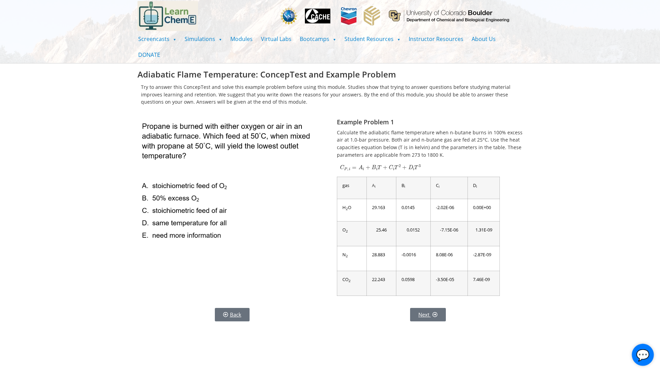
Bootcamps (318, 39)
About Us (484, 39)
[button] (157, 39)
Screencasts (157, 39)
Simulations (203, 39)
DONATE (149, 55)
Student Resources (372, 39)
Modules (241, 39)
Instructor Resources (436, 39)
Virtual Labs (276, 39)
